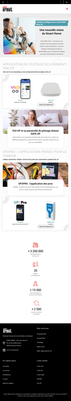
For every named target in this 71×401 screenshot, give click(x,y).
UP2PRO (39, 379)
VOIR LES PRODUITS (46, 105)
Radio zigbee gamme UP (44, 351)
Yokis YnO (40, 366)
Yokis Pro (40, 370)
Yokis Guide (40, 375)
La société (6, 370)
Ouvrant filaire (41, 338)
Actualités (6, 366)
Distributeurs (7, 375)
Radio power (41, 347)
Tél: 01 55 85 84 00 (12, 350)
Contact (5, 379)
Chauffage (40, 342)
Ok (35, 398)
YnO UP (39, 383)
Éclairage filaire (41, 334)
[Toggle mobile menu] (67, 9)
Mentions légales (8, 383)
